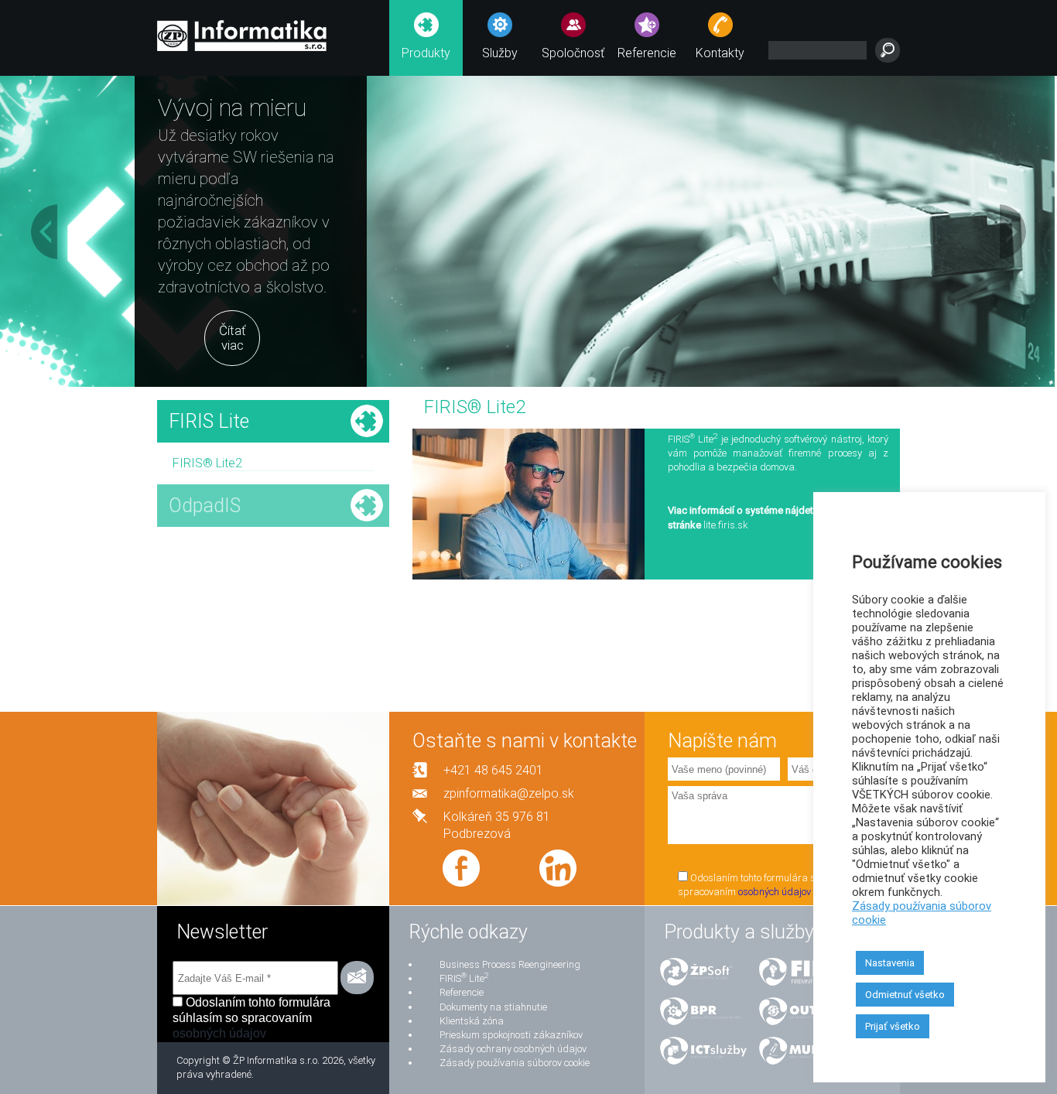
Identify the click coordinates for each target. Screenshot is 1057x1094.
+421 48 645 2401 (493, 770)
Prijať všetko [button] (892, 1026)
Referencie (646, 53)
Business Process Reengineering (510, 964)
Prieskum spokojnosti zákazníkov (511, 1035)
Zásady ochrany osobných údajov (513, 1049)
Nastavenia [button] (890, 963)
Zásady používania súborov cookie (515, 1062)
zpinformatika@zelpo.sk (508, 793)
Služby (500, 53)
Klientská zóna (472, 1021)
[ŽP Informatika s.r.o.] (242, 33)
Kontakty (720, 53)
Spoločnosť (573, 53)
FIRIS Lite (464, 978)
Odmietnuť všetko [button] (905, 994)
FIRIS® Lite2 (207, 463)
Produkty (426, 53)
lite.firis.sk (725, 525)
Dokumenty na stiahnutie (493, 1007)
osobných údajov (774, 891)
